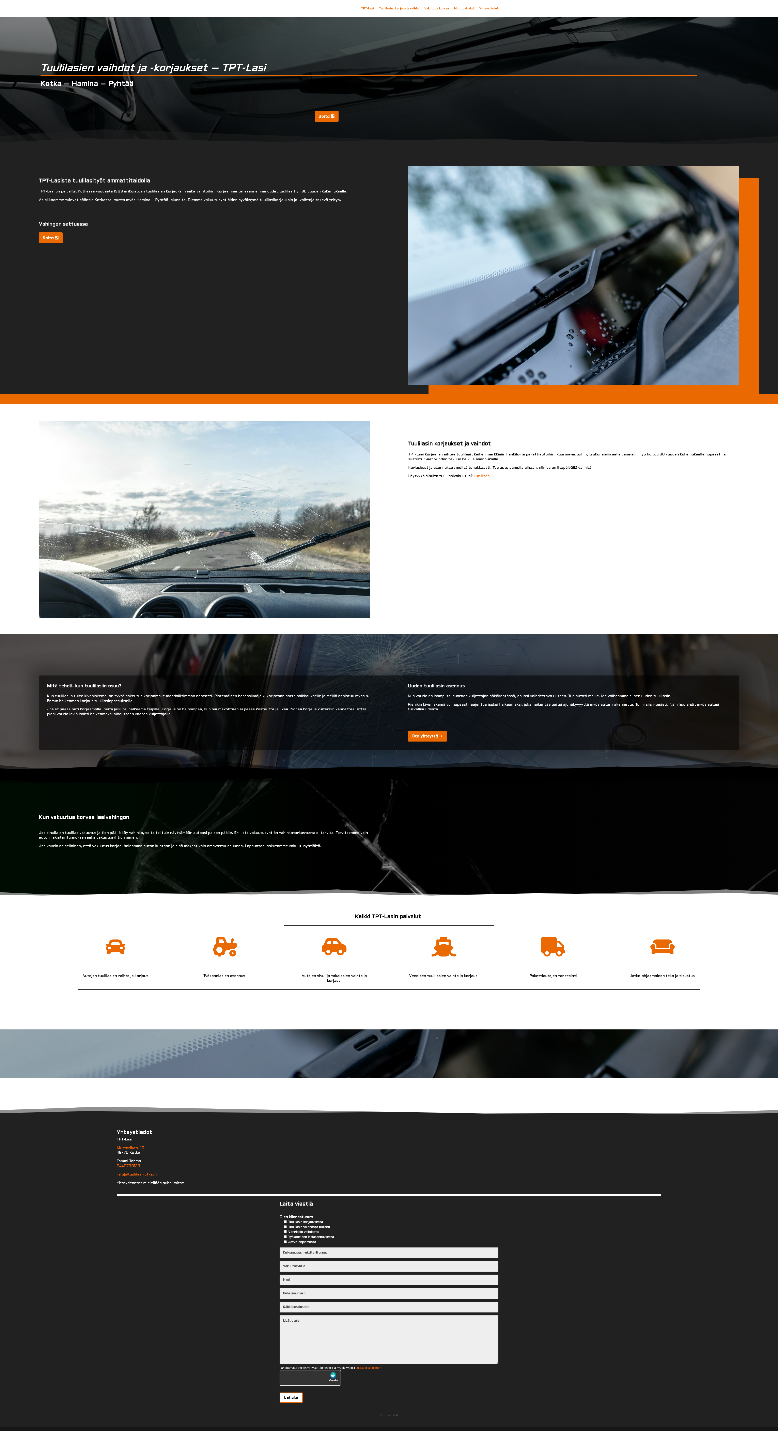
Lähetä (291, 1397)
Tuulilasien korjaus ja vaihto (399, 8)
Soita (324, 116)
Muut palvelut (464, 8)
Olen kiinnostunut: (307, 1229)
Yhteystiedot (488, 8)
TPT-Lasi (367, 8)
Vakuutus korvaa (436, 8)
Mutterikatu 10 (130, 1148)
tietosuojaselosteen (368, 1367)
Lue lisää (482, 476)
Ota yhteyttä (424, 735)
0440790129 (128, 1166)
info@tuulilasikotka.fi (137, 1174)
